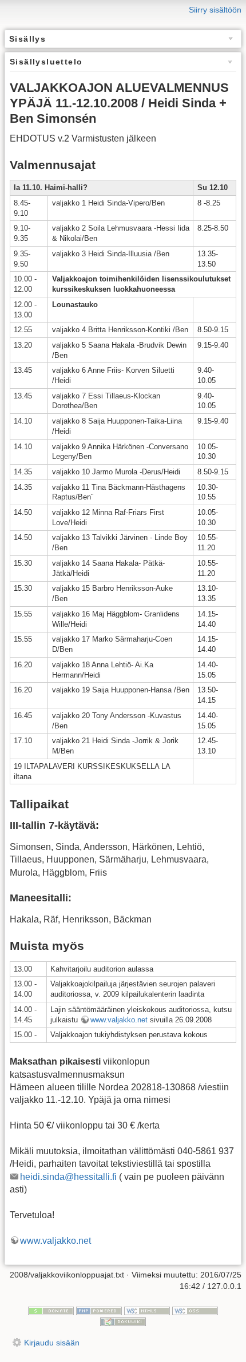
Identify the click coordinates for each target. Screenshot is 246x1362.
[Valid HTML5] (147, 1310)
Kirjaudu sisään (52, 1342)
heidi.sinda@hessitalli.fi (68, 1177)
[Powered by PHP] (99, 1310)
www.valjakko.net (119, 1020)
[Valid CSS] (195, 1310)
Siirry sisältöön (215, 9)
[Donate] (51, 1310)
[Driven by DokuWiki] (123, 1321)
